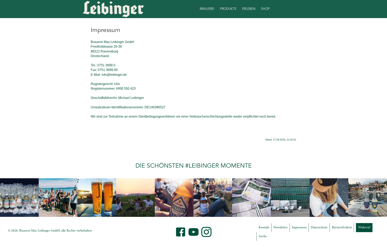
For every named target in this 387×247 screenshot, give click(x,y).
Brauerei (207, 9)
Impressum (299, 227)
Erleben (248, 9)
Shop (265, 9)
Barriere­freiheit (342, 227)
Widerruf (364, 227)
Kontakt (264, 227)
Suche (263, 236)
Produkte (228, 9)
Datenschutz (319, 227)
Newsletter (281, 227)
